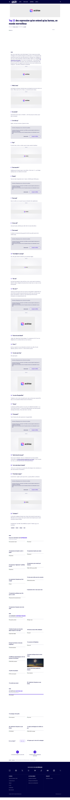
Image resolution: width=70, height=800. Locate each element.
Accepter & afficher (35, 136)
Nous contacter (11, 789)
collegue (21, 527)
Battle (37, 1)
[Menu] (9, 2)
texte (24, 527)
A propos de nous (12, 780)
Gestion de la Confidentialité (33, 783)
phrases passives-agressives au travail (25, 459)
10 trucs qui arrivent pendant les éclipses (33, 669)
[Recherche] (60, 2)
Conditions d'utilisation (32, 778)
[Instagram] (10, 770)
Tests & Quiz (25, 1)
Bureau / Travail (15, 26)
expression (12, 527)
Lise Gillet (24, 26)
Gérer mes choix (26, 136)
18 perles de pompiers (13, 670)
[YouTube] (47, 770)
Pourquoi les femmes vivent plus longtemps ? (15, 643)
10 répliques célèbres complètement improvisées (35, 755)
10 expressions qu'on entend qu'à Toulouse (34, 564)
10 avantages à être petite (14, 713)
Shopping (31, 1)
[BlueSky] (35, 770)
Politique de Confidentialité (33, 780)
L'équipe (10, 783)
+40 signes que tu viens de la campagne (35, 740)
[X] (22, 770)
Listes (20, 1)
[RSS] (60, 770)
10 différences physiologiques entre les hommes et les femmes (17, 657)
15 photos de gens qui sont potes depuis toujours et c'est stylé (16, 629)
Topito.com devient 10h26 (13, 778)
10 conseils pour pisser (13, 683)
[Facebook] (16, 770)
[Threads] (28, 770)
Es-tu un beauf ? (12, 741)
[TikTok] (41, 770)
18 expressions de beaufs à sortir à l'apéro (16, 551)
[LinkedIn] (54, 770)
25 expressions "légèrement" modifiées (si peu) (17, 565)
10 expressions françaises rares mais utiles (16, 607)
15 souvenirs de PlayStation (32, 642)
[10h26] (14, 1)
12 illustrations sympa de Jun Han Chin (17, 754)
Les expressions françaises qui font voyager (16, 580)
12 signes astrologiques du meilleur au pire (35, 727)
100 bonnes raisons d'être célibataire (34, 629)
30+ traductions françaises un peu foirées (34, 682)
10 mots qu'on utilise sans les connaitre (35, 577)
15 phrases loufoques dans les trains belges (34, 655)
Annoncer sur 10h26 (49, 778)
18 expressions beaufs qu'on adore (34, 551)
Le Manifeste (11, 787)
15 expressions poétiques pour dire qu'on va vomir (16, 593)
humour (17, 527)
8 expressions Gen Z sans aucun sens (34, 589)
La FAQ (10, 785)
